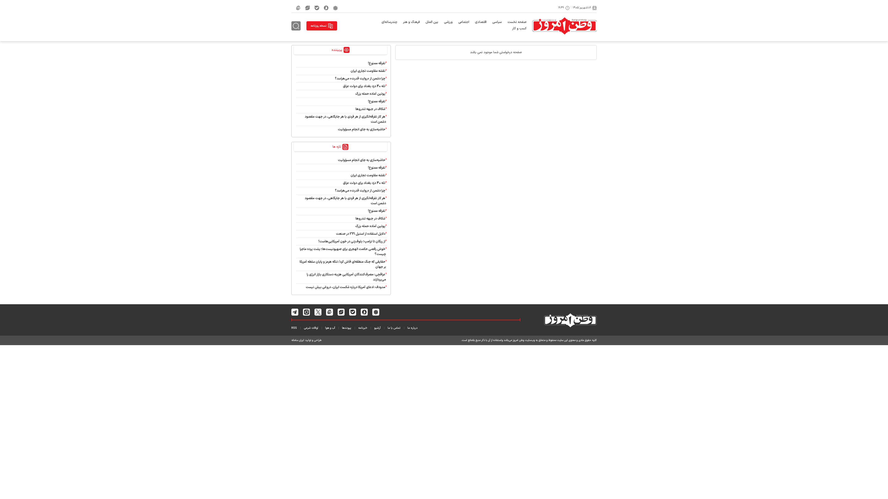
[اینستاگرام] (306, 312)
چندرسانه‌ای (389, 22)
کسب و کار (519, 28)
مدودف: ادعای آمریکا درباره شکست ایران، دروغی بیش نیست (345, 287)
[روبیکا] (335, 8)
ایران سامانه (297, 340)
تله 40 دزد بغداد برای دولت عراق (364, 86)
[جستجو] (296, 25)
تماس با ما (394, 328)
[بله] (316, 8)
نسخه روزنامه (319, 26)
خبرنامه (362, 328)
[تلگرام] (295, 312)
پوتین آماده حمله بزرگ (370, 93)
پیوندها (346, 328)
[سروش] (326, 8)
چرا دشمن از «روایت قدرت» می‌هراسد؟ (360, 78)
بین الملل (432, 22)
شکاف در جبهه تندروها (370, 109)
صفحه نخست (517, 22)
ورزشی (448, 22)
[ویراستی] (307, 8)
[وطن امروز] (564, 26)
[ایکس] (318, 312)
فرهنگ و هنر (411, 22)
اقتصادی (481, 22)
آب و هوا (330, 328)
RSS (294, 328)
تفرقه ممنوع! (376, 63)
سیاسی (497, 22)
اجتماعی (463, 22)
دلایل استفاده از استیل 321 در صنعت (360, 233)
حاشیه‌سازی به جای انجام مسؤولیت (361, 129)
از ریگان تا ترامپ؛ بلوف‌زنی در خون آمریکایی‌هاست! (351, 241)
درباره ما (412, 328)
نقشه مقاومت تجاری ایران (368, 71)
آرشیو (377, 328)
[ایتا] (298, 8)
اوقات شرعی (311, 328)
